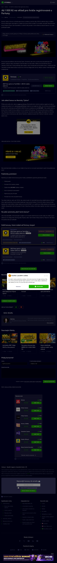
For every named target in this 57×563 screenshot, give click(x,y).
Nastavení (18, 286)
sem (34, 282)
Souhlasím (40, 286)
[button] (46, 275)
